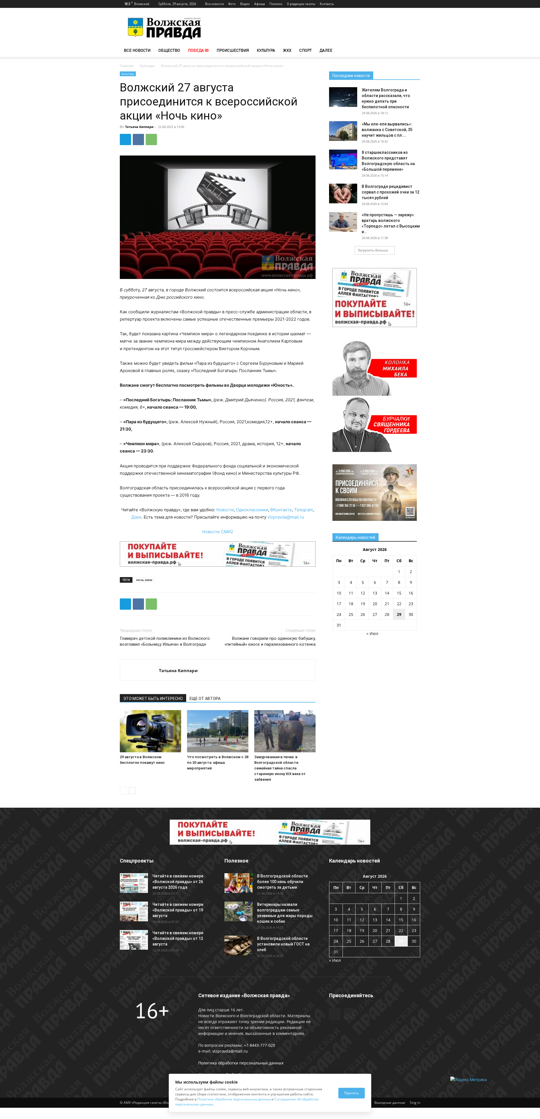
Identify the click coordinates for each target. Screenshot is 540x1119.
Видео (245, 4)
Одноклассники (252, 509)
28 (387, 614)
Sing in (415, 1102)
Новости (225, 509)
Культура (266, 50)
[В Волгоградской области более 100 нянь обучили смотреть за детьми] (238, 883)
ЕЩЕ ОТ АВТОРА (205, 698)
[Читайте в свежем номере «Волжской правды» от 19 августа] (134, 911)
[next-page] (132, 790)
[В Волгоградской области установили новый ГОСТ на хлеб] (238, 945)
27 (375, 614)
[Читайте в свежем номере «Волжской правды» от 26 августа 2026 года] (134, 883)
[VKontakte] (416, 4)
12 (363, 593)
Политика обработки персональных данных (241, 1063)
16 (411, 593)
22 (399, 603)
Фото (232, 4)
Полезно (275, 4)
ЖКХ (287, 50)
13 (375, 593)
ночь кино (144, 580)
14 (387, 593)
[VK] (138, 139)
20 (375, 603)
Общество (169, 50)
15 (399, 593)
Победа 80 (198, 50)
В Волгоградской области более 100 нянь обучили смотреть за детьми (282, 882)
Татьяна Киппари (139, 127)
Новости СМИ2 (217, 531)
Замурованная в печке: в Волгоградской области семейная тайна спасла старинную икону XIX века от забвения (280, 768)
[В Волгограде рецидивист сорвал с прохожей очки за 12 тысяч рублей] (343, 193)
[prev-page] (123, 790)
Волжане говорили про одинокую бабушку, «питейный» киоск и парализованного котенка (270, 641)
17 (339, 603)
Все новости (214, 4)
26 (363, 614)
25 (351, 614)
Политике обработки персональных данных (234, 1099)
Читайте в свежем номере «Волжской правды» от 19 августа (177, 910)
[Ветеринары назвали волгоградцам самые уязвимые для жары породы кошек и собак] (238, 911)
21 (387, 603)
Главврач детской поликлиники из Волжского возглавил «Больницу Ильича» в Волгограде (165, 641)
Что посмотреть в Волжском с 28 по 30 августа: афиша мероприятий (217, 762)
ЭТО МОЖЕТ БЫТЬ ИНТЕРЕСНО (153, 698)
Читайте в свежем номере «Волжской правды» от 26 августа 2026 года (177, 882)
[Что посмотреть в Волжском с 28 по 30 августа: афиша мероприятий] (217, 731)
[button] (413, 50)
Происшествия (233, 50)
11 (351, 593)
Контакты (327, 4)
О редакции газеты (301, 4)
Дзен (136, 517)
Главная (127, 65)
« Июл (372, 633)
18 (351, 603)
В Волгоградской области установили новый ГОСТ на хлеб (283, 944)
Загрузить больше (373, 250)
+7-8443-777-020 (259, 1045)
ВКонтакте (281, 509)
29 (399, 614)
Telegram (303, 509)
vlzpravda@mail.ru (285, 517)
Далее (326, 50)
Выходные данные (389, 1102)
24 (339, 614)
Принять (351, 1093)
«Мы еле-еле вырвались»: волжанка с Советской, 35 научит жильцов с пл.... (387, 130)
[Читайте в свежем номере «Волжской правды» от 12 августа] (134, 940)
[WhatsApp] (151, 139)
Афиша (259, 4)
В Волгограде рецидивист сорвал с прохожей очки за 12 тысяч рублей (390, 192)
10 (339, 593)
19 (363, 603)
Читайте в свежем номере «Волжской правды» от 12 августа (177, 938)
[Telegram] (406, 4)
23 (411, 603)
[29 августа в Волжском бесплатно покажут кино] (150, 731)
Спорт (305, 50)
